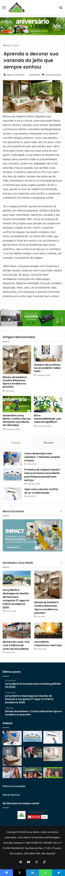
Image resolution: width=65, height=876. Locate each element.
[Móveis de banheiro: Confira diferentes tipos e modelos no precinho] (17, 359)
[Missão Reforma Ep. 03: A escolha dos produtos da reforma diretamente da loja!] (32, 772)
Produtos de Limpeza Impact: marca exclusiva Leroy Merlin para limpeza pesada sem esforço (42, 475)
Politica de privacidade (13, 786)
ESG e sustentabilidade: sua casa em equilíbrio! (47, 419)
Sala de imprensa (11, 794)
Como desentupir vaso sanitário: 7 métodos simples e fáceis (42, 457)
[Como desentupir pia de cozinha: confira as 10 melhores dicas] (32, 752)
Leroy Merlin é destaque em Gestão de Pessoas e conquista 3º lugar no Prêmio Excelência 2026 (16, 598)
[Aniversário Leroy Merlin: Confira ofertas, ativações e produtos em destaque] (17, 404)
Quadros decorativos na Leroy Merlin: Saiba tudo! (47, 368)
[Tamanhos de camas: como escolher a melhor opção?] (12, 756)
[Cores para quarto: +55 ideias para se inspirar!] (52, 754)
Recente (49, 442)
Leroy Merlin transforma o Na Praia (48, 643)
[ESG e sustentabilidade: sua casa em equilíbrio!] (48, 404)
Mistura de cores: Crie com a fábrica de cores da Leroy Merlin (16, 645)
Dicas (16, 45)
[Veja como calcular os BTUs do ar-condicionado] (13, 494)
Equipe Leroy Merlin (15, 74)
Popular (16, 442)
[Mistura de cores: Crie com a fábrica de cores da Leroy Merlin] (17, 630)
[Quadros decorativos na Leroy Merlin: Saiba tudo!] (48, 353)
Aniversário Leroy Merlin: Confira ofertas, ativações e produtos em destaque (17, 420)
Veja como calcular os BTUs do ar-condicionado (41, 491)
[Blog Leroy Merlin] (16, 7)
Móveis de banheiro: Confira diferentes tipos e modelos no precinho (15, 382)
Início (9, 45)
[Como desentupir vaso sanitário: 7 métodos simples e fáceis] (13, 459)
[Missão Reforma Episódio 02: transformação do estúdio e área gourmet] (52, 772)
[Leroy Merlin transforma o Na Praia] (48, 630)
